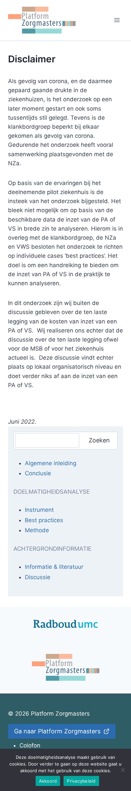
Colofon (29, 745)
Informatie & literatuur (54, 566)
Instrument (39, 509)
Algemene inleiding (50, 463)
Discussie (37, 577)
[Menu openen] (117, 20)
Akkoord (48, 781)
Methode (37, 530)
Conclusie (38, 473)
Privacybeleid (81, 781)
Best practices (44, 520)
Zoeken (99, 440)
